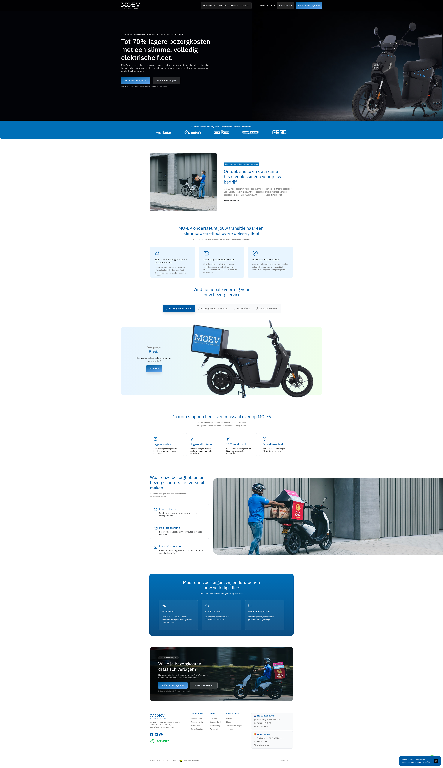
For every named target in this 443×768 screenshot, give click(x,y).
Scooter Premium (197, 722)
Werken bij (214, 729)
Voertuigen (208, 5)
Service (222, 5)
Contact (245, 5)
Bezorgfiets (195, 726)
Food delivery (215, 726)
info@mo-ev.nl (262, 726)
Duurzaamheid (215, 722)
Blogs (228, 722)
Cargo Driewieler (197, 729)
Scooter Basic (196, 719)
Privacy (282, 761)
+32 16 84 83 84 (263, 741)
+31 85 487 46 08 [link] (267, 5)
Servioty (159, 740)
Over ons (213, 719)
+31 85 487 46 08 (264, 723)
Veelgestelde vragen (234, 726)
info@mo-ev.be (263, 745)
